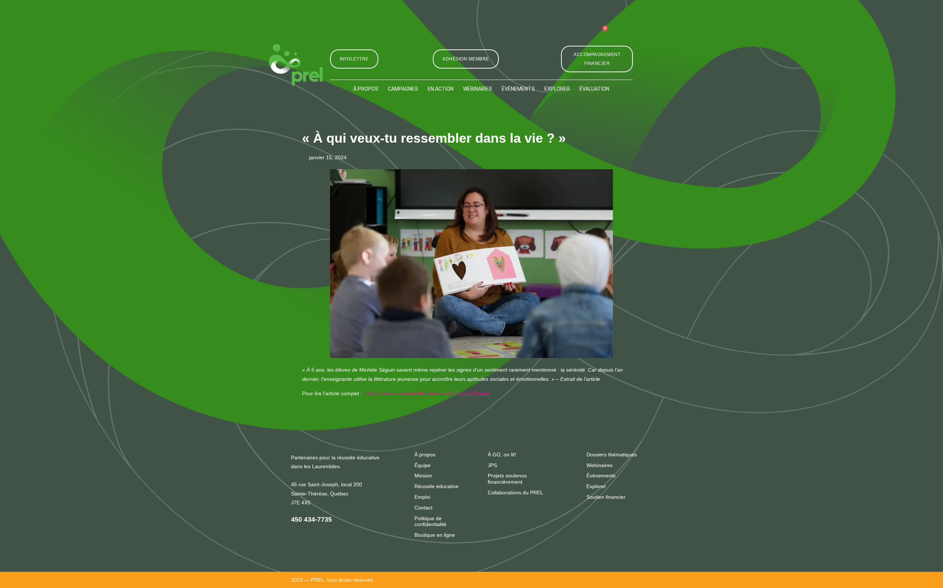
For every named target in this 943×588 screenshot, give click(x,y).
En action (440, 89)
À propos (365, 89)
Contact (423, 508)
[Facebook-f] (548, 35)
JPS (492, 465)
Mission (423, 476)
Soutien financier (605, 497)
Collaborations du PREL (515, 492)
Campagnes (403, 89)
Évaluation (594, 89)
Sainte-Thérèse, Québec (319, 494)
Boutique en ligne (434, 535)
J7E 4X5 (301, 502)
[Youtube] (582, 35)
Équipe (422, 465)
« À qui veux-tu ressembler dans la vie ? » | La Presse (427, 393)
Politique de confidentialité (430, 521)
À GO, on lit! (502, 454)
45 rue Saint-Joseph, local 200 (326, 484)
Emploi (422, 497)
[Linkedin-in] (565, 35)
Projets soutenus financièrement (507, 479)
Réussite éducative (436, 486)
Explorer (557, 89)
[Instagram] (531, 35)
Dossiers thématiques (611, 454)
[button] (625, 35)
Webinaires (477, 89)
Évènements (518, 89)
